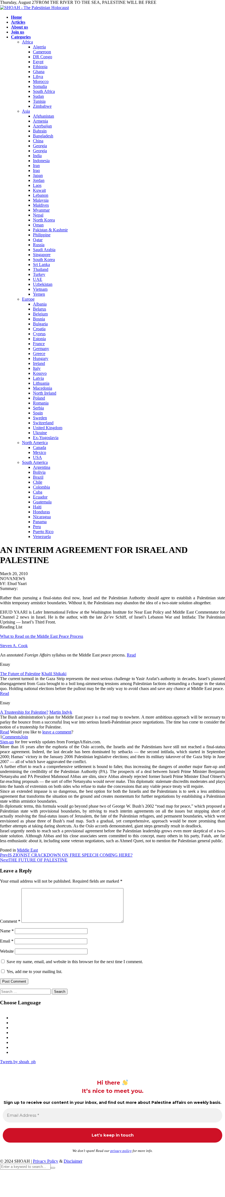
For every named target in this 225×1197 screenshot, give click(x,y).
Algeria (39, 47)
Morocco (41, 81)
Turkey (39, 274)
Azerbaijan (42, 126)
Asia (26, 111)
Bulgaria (40, 324)
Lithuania (41, 383)
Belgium (40, 314)
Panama (40, 521)
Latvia (38, 378)
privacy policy (121, 1151)
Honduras (41, 511)
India (37, 155)
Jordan (38, 180)
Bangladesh (43, 136)
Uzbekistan (42, 284)
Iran (36, 165)
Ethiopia (40, 66)
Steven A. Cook (14, 645)
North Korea (44, 220)
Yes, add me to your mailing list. (33, 971)
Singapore (41, 254)
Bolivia (39, 472)
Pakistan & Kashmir (50, 230)
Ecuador (40, 497)
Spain (38, 413)
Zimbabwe (42, 106)
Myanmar (41, 210)
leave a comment (56, 732)
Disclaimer (73, 1161)
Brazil (38, 477)
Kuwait (39, 190)
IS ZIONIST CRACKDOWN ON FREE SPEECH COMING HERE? (66, 855)
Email (6, 941)
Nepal (38, 215)
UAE (37, 279)
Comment (10, 921)
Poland (39, 398)
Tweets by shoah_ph (18, 1061)
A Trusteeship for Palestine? (24, 712)
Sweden (40, 417)
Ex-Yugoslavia (45, 437)
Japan (38, 175)
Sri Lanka (41, 264)
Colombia (41, 487)
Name (7, 931)
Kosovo (40, 373)
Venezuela (42, 536)
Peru (37, 526)
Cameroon (42, 51)
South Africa (44, 91)
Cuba (37, 492)
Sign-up (7, 741)
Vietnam (40, 289)
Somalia (40, 86)
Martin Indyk (60, 712)
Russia (38, 244)
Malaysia (41, 200)
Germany (41, 348)
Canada (39, 447)
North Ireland (44, 393)
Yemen (39, 294)
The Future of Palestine (20, 673)
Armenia (40, 121)
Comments (11, 737)
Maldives (41, 205)
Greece (39, 353)
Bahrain (40, 131)
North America (35, 442)
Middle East (27, 850)
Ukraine (40, 432)
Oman (38, 225)
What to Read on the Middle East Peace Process (41, 636)
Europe (28, 299)
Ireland (39, 363)
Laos (37, 185)
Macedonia (42, 388)
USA (37, 457)
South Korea (44, 259)
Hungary (40, 358)
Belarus (39, 309)
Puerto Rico (43, 531)
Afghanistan (43, 116)
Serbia (38, 408)
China (38, 140)
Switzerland (43, 422)
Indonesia (41, 160)
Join (24, 737)
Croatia (39, 328)
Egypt (38, 61)
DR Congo (42, 56)
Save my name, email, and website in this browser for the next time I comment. (75, 961)
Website (7, 951)
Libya (38, 76)
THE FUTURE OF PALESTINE (34, 860)
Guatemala (42, 502)
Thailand (40, 269)
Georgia (40, 145)
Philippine (41, 234)
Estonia (39, 338)
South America (35, 462)
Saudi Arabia (44, 249)
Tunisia (39, 101)
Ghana (38, 71)
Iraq (36, 170)
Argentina (41, 467)
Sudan (38, 96)
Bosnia (39, 319)
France (39, 343)
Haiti (37, 507)
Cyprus (39, 333)
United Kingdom (47, 427)
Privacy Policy (45, 1161)
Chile (37, 482)
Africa (27, 42)
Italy (37, 368)
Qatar (38, 239)
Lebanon (40, 195)
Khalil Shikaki (53, 673)
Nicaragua (42, 516)
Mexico (39, 452)
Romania (41, 403)
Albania (40, 304)
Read (131, 655)
